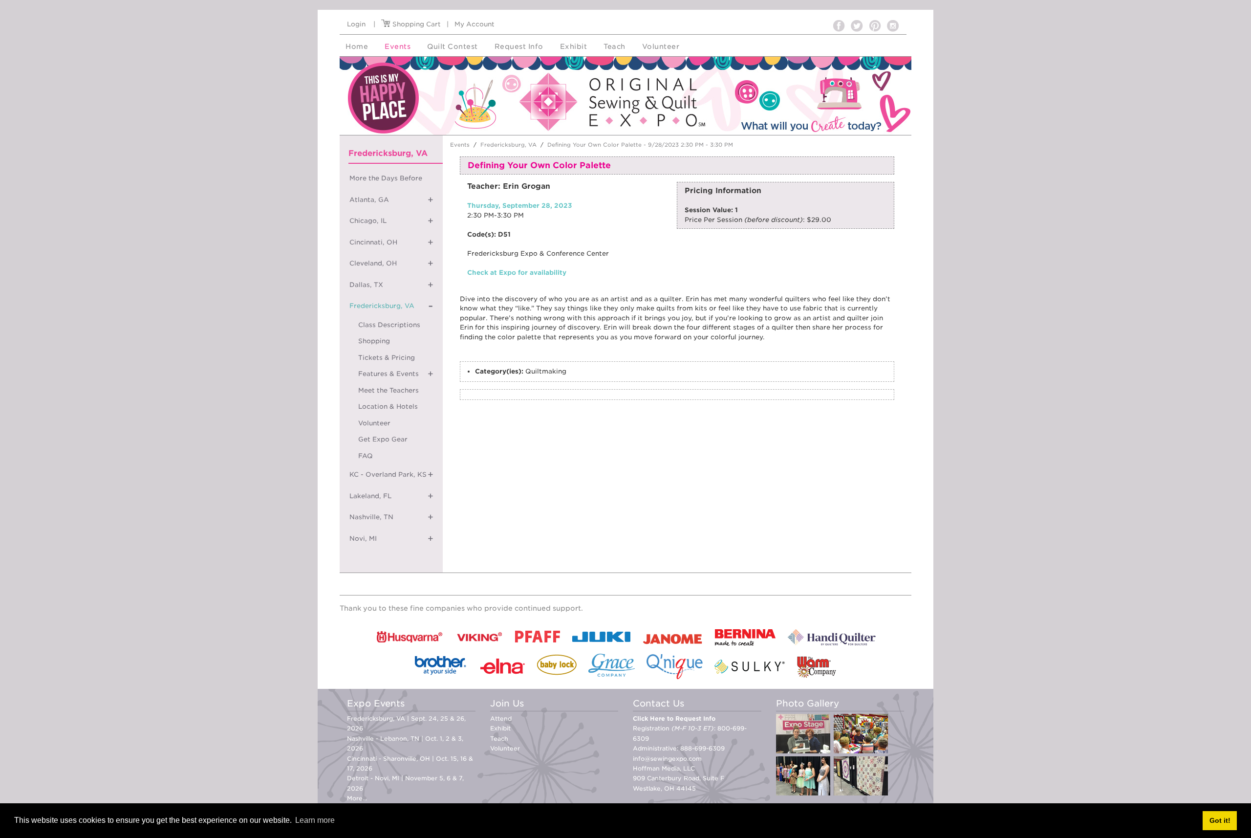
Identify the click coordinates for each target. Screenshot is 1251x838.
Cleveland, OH (373, 263)
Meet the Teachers (388, 390)
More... (357, 798)
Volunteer (374, 423)
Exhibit (500, 728)
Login (356, 24)
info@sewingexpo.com (667, 758)
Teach (499, 738)
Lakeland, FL (370, 496)
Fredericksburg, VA (381, 305)
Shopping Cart (415, 24)
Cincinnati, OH (373, 242)
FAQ (365, 456)
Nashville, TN (371, 517)
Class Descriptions (389, 325)
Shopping (374, 341)
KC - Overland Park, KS (388, 474)
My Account (474, 24)
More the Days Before (385, 178)
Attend (501, 718)
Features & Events (388, 373)
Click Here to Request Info (674, 718)
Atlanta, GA (369, 199)
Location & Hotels (388, 406)
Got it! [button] (1219, 820)
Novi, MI (363, 538)
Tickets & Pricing (386, 357)
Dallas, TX (366, 284)
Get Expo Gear (383, 439)
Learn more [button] (315, 820)
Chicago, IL (368, 220)
